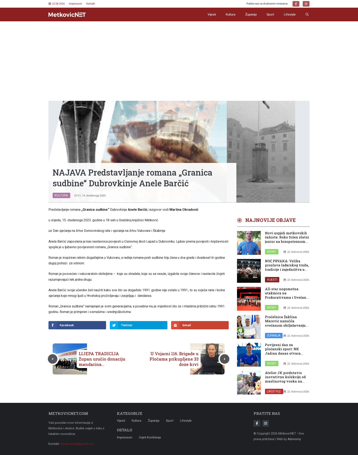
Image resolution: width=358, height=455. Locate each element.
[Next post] (224, 359)
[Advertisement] (179, 52)
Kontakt (90, 3)
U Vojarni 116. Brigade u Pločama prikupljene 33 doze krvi (174, 359)
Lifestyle (290, 14)
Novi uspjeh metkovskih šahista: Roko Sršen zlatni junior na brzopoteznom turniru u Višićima (287, 239)
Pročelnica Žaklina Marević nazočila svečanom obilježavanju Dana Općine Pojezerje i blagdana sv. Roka (285, 325)
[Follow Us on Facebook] (257, 423)
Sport (270, 14)
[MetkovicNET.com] (67, 14)
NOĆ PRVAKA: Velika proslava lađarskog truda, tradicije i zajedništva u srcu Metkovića (287, 267)
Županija (251, 14)
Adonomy (294, 439)
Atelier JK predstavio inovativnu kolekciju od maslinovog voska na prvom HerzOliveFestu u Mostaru (285, 381)
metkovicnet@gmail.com (77, 444)
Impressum (75, 3)
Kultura (230, 14)
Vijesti (212, 14)
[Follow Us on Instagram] (265, 423)
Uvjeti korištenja (150, 437)
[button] (307, 14)
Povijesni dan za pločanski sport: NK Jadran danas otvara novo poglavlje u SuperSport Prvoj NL (283, 353)
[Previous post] (52, 359)
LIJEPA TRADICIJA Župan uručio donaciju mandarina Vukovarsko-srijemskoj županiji (103, 364)
